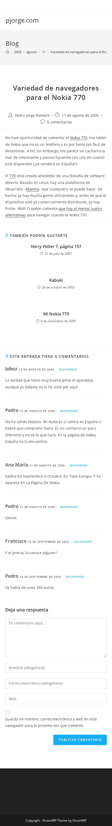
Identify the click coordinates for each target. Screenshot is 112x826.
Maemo (32, 189)
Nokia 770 (78, 137)
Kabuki (56, 280)
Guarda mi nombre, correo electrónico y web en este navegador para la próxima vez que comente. (51, 722)
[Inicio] (7, 52)
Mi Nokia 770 (56, 314)
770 (12, 175)
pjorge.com (22, 20)
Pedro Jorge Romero (32, 115)
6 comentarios (59, 122)
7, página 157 (56, 246)
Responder (68, 369)
